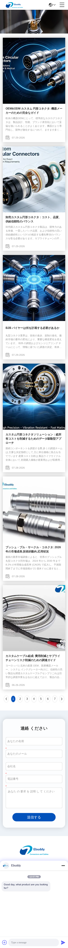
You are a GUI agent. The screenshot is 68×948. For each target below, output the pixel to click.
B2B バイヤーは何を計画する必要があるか (32, 327)
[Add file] (4, 942)
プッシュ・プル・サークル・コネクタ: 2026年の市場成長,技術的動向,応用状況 (33, 549)
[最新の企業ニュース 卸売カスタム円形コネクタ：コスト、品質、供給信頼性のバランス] (34, 211)
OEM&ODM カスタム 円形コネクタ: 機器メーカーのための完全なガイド (34, 110)
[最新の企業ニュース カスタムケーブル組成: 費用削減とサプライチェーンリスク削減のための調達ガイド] (34, 650)
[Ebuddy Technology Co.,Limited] (14, 5)
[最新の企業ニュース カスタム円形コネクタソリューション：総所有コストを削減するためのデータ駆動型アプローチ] (34, 428)
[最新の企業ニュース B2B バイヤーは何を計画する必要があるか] (34, 320)
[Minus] (63, 865)
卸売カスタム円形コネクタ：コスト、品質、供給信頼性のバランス (33, 219)
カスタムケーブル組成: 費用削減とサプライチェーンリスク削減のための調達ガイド (33, 658)
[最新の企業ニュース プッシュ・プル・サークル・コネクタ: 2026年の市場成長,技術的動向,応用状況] (34, 541)
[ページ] (62, 699)
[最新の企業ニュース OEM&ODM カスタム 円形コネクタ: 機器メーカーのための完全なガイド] (34, 102)
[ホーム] (34, 854)
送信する (34, 817)
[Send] (63, 942)
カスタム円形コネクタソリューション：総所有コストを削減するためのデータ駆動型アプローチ (33, 438)
